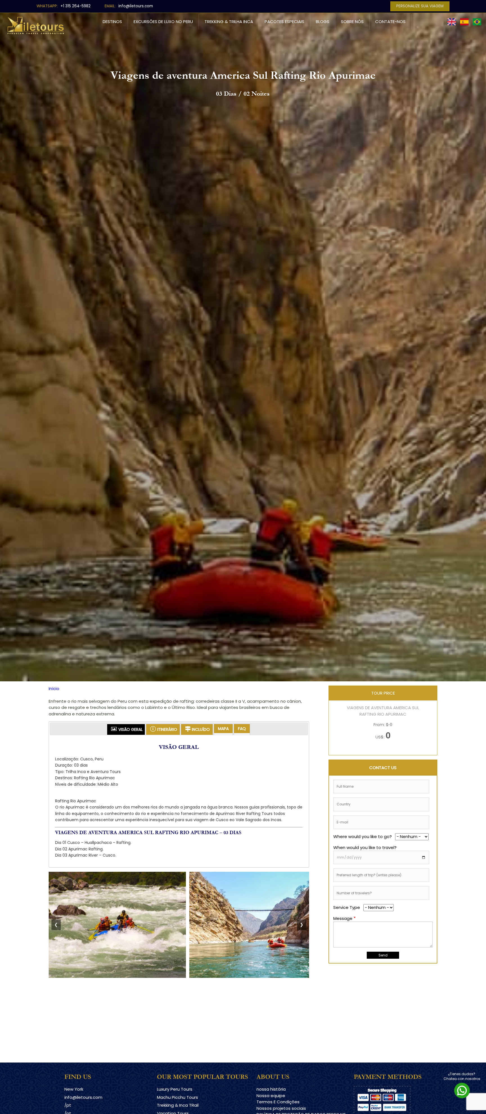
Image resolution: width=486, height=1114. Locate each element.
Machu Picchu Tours (177, 1097)
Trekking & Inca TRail (178, 1105)
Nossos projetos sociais (281, 1108)
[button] (117, 976)
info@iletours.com (135, 6)
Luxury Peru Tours (174, 1089)
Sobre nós (352, 21)
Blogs (322, 21)
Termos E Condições (278, 1102)
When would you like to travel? (365, 847)
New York (73, 1089)
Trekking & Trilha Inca (228, 21)
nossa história (271, 1089)
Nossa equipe (270, 1096)
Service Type (346, 907)
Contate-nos (390, 21)
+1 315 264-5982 (75, 6)
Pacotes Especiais (284, 21)
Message (342, 918)
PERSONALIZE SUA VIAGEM (420, 6)
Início (54, 688)
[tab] (126, 729)
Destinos (112, 21)
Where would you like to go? (362, 836)
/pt (67, 1105)
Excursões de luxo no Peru (163, 21)
